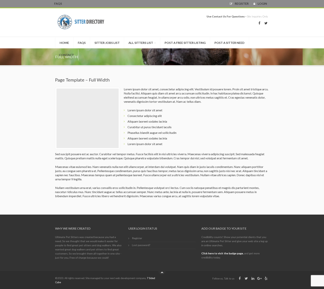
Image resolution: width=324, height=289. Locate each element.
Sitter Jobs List (107, 42)
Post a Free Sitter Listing (185, 42)
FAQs (58, 3)
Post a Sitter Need (229, 42)
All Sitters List (140, 42)
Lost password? (141, 245)
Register (137, 238)
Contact (66, 55)
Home (64, 42)
